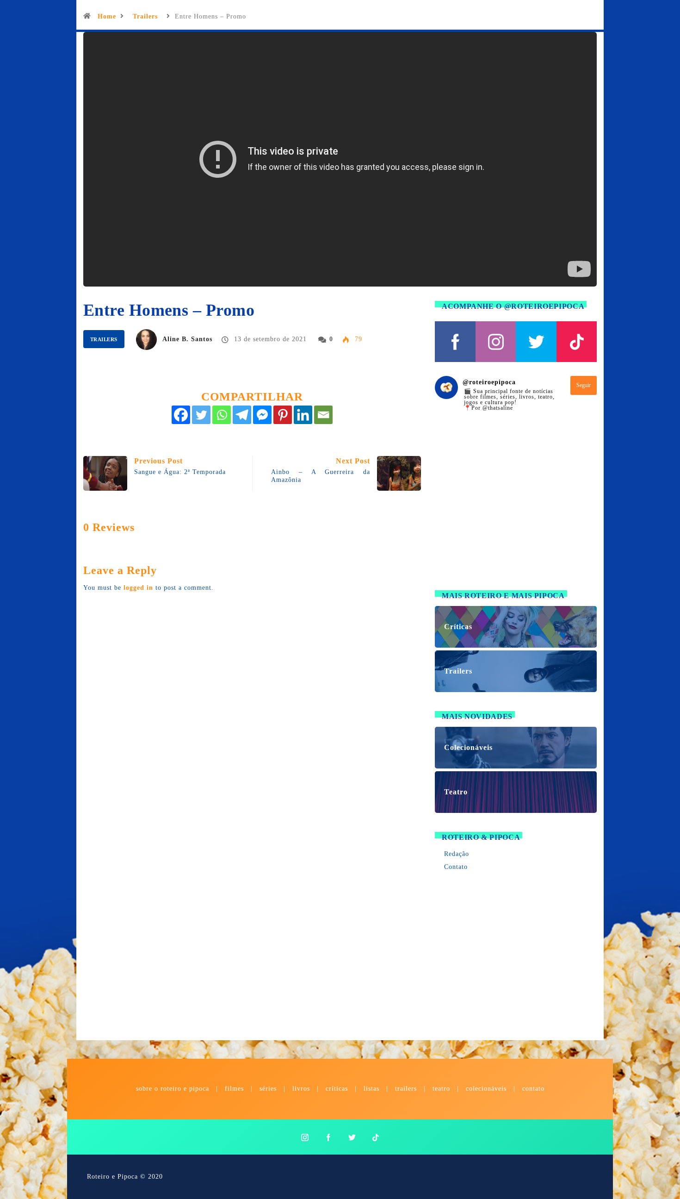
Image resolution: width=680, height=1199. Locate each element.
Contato (456, 866)
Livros (301, 1088)
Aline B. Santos (187, 339)
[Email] (323, 415)
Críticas (337, 1088)
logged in (138, 587)
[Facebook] (181, 415)
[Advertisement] (516, 506)
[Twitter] (201, 415)
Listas (371, 1088)
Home (107, 16)
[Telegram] (242, 415)
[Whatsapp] (221, 415)
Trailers (145, 16)
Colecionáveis (486, 1088)
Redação (456, 853)
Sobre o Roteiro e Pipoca (172, 1088)
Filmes (234, 1088)
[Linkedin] (303, 415)
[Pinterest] (282, 415)
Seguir (583, 385)
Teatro (441, 1088)
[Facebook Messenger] (262, 415)
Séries (269, 1088)
